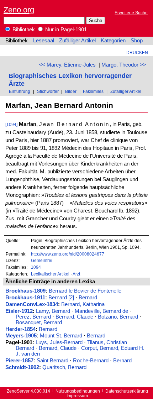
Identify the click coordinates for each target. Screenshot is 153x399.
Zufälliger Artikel (77, 40)
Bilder (70, 91)
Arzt (76, 274)
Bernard (88, 297)
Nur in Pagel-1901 (65, 29)
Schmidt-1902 (22, 367)
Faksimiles (93, 91)
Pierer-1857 (19, 360)
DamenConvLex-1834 (31, 304)
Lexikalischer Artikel (50, 274)
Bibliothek (23, 29)
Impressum (77, 395)
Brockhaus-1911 (25, 297)
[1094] (11, 124)
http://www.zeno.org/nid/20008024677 (67, 254)
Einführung (19, 91)
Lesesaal (43, 40)
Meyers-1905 (21, 335)
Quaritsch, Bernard (64, 367)
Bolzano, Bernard (118, 317)
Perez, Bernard (33, 317)
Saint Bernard (52, 360)
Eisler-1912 (19, 311)
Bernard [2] (61, 297)
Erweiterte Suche (131, 12)
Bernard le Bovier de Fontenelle (85, 291)
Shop (137, 40)
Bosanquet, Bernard (39, 322)
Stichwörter (48, 91)
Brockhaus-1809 (25, 291)
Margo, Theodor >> (123, 65)
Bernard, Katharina (83, 304)
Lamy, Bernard (53, 311)
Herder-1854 (20, 329)
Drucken (137, 52)
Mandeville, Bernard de (101, 311)
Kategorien (113, 40)
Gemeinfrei (41, 260)
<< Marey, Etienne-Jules (67, 65)
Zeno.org (19, 9)
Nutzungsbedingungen (78, 391)
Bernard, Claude (74, 317)
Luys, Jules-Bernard (59, 342)
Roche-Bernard (91, 360)
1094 (36, 267)
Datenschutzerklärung (126, 391)
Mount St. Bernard (61, 335)
